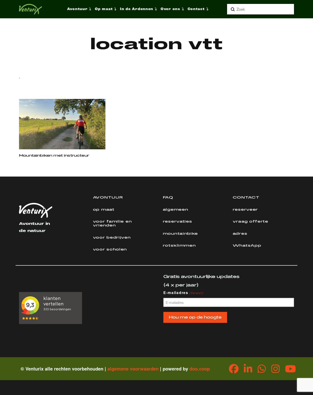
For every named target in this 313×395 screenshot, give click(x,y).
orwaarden (147, 368)
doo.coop (199, 368)
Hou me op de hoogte (195, 317)
